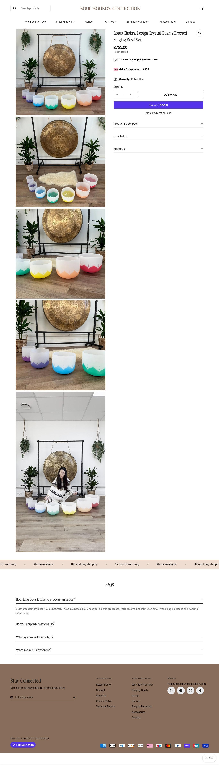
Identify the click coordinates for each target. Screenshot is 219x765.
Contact (190, 21)
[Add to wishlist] (199, 33)
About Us (101, 695)
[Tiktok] (200, 690)
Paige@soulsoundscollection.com (186, 683)
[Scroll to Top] (212, 747)
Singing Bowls (64, 21)
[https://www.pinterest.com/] (171, 690)
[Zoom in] (99, 36)
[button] (201, 8)
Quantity (118, 86)
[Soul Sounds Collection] (109, 8)
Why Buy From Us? (35, 21)
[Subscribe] (71, 697)
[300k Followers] (181, 690)
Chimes (109, 21)
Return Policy (103, 684)
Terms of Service (105, 706)
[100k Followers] (190, 690)
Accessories (166, 21)
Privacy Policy (104, 701)
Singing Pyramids (137, 21)
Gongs (89, 21)
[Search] (15, 8)
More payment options (158, 113)
